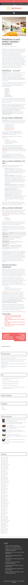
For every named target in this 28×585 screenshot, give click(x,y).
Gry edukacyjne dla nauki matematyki (14, 430)
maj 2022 (4, 493)
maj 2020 (4, 527)
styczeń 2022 (5, 499)
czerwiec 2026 (5, 457)
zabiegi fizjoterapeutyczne (7, 214)
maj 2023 (4, 486)
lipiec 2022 (4, 491)
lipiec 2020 (4, 524)
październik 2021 (5, 503)
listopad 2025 (5, 463)
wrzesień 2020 (5, 521)
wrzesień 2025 (5, 465)
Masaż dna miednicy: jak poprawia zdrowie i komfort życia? (14, 359)
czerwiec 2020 (5, 526)
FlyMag (21, 581)
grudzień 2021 (5, 500)
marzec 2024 (5, 474)
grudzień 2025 (5, 461)
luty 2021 (4, 514)
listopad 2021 (5, 502)
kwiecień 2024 (5, 472)
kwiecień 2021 (5, 512)
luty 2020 (4, 531)
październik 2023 (5, 481)
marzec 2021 (5, 513)
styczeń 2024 (5, 477)
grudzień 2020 (5, 517)
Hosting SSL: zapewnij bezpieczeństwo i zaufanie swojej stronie (20, 337)
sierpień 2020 (5, 523)
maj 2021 (4, 510)
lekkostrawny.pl (22, 311)
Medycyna (4, 409)
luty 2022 (4, 498)
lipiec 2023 (4, 484)
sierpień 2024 (5, 470)
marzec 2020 (5, 530)
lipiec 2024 (4, 471)
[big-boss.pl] (14, 8)
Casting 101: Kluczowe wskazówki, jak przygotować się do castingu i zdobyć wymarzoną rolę (13, 317)
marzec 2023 (5, 489)
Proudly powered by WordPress (10, 581)
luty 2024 (4, 475)
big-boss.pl (14, 46)
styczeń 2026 (5, 460)
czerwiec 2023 (5, 485)
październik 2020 (5, 520)
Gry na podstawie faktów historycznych (10, 385)
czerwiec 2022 (5, 492)
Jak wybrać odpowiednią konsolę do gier (10, 381)
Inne (4, 328)
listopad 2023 (5, 479)
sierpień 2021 (5, 506)
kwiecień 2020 (5, 528)
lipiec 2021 (4, 507)
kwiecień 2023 (5, 488)
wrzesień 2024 (5, 468)
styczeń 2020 (5, 533)
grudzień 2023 (5, 478)
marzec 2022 (5, 496)
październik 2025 (5, 464)
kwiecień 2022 (5, 495)
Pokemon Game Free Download (13, 434)
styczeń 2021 (5, 516)
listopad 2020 (5, 519)
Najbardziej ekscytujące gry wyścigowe (10, 383)
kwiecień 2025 (5, 467)
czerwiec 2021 (5, 509)
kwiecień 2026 (5, 458)
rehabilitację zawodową (9, 128)
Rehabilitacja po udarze (7, 292)
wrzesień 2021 (5, 505)
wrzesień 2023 (5, 482)
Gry (3, 406)
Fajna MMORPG (10, 425)
